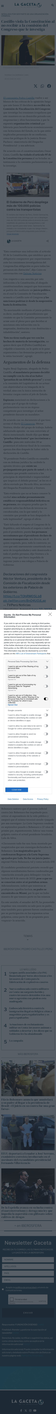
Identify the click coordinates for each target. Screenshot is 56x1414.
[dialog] (28, 707)
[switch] (46, 667)
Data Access (28, 799)
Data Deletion (13, 799)
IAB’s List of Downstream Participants (31, 653)
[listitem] (28, 661)
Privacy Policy (42, 799)
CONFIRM (16, 790)
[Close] (50, 615)
